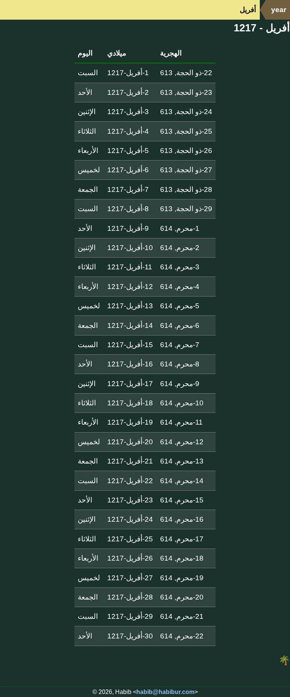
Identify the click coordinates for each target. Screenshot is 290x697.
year (278, 10)
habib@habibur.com (165, 692)
